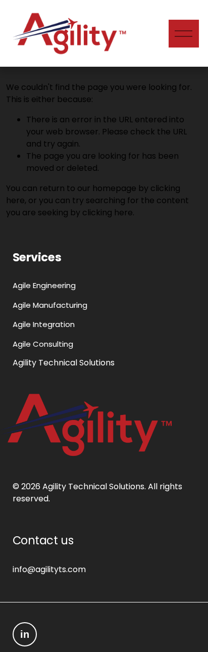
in (24, 634)
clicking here (107, 212)
